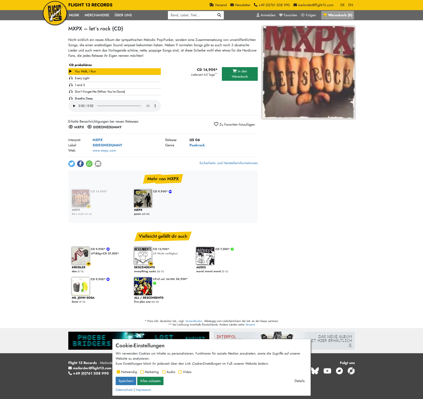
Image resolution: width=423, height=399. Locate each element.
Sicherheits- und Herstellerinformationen (228, 162)
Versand (250, 324)
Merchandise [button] (97, 15)
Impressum (143, 389)
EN (350, 4)
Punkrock (197, 145)
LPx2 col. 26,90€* (170, 279)
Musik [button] (74, 15)
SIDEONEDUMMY (107, 145)
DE (342, 4)
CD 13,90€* (161, 249)
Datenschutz (124, 389)
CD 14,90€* (99, 191)
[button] (71, 163)
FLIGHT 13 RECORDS (90, 5)
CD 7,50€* (223, 249)
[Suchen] (219, 15)
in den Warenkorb (240, 74)
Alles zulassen (150, 380)
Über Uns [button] (123, 15)
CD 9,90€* (161, 191)
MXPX (98, 139)
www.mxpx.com (104, 150)
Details (299, 380)
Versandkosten (193, 321)
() (340, 15)
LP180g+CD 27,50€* (105, 253)
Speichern (126, 380)
